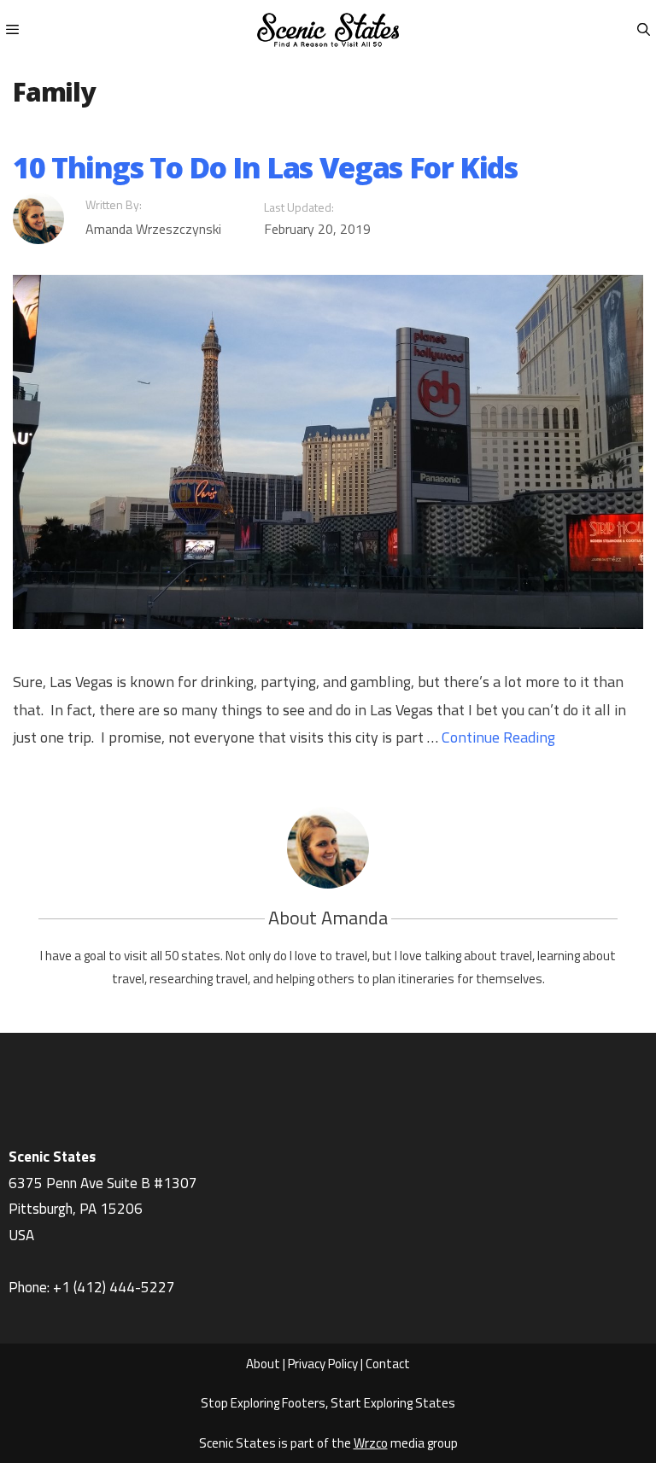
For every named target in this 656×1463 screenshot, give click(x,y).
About (263, 1363)
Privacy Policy (323, 1363)
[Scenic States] (328, 29)
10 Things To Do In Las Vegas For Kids (265, 167)
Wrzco (371, 1443)
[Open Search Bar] (644, 29)
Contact (388, 1363)
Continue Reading (498, 737)
